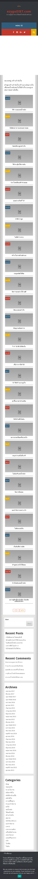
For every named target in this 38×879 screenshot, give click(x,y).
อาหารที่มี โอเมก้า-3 (12, 646)
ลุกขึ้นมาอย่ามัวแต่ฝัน (19, 401)
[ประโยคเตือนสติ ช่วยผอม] (19, 176)
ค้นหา (7, 619)
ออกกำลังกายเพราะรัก (19, 510)
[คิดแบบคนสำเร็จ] (19, 303)
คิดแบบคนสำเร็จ (19, 310)
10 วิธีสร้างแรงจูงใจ (19, 383)
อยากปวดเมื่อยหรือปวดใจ (19, 437)
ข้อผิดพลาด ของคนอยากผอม (19, 128)
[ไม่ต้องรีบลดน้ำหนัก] (19, 467)
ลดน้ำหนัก (9, 809)
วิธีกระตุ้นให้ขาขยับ (18, 164)
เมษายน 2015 (10, 719)
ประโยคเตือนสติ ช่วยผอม (19, 182)
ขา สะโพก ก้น (10, 790)
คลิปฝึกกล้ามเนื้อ (11, 795)
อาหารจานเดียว (11, 829)
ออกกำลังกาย (10, 824)
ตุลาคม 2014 (10, 736)
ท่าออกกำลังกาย (11, 804)
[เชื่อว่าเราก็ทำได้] (19, 358)
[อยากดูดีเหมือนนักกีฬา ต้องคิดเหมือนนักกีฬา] (19, 595)
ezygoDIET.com (19, 11)
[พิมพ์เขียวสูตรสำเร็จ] (19, 140)
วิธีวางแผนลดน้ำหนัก (19, 110)
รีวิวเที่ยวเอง (7, 853)
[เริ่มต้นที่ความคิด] (19, 540)
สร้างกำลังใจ (10, 815)
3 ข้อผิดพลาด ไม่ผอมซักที (14, 637)
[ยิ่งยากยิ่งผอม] (19, 485)
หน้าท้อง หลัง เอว (11, 821)
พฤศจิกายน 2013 (11, 767)
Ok (19, 876)
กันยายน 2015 (10, 708)
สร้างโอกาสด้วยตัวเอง (19, 255)
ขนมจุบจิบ (9, 787)
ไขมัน (7, 846)
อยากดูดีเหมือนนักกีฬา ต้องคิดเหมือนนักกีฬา (19, 600)
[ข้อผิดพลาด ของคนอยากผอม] (19, 121)
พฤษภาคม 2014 (11, 750)
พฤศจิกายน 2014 (11, 733)
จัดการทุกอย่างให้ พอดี (19, 292)
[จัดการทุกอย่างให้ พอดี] (19, 285)
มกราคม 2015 (10, 728)
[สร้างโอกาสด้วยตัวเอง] (19, 249)
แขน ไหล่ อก (10, 835)
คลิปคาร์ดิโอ (10, 792)
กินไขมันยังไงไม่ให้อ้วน (13, 648)
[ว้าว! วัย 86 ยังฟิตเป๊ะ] (19, 340)
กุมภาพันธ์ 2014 (11, 759)
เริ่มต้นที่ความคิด (19, 547)
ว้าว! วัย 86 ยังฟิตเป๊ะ (19, 346)
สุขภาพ (8, 818)
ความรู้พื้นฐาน (10, 801)
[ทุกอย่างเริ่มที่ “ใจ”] (19, 194)
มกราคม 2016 (10, 702)
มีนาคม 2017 (10, 694)
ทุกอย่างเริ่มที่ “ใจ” (19, 201)
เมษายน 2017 (10, 691)
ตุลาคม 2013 (10, 770)
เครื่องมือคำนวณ (11, 832)
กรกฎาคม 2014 (11, 745)
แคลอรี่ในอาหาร (11, 838)
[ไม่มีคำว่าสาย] (19, 231)
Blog (7, 784)
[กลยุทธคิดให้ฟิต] (19, 267)
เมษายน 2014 (10, 753)
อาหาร (8, 826)
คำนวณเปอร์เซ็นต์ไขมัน (16, 666)
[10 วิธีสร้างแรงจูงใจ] (19, 376)
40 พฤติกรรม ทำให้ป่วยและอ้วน (16, 640)
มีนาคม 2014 (10, 756)
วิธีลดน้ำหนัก (10, 812)
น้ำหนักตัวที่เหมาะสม (16, 677)
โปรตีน (8, 843)
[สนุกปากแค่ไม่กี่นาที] (19, 449)
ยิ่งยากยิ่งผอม (19, 492)
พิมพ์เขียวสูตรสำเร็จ (19, 146)
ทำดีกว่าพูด (19, 219)
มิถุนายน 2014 (10, 747)
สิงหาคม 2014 (10, 742)
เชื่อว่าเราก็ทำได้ (19, 364)
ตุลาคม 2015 (10, 705)
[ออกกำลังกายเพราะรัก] (19, 504)
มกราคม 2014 (10, 762)
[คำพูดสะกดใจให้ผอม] (19, 558)
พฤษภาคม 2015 (11, 716)
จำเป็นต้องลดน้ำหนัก (19, 583)
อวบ (6, 677)
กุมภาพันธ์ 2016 (11, 699)
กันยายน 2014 (10, 739)
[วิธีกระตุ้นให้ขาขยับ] (19, 158)
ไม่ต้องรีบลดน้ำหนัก (19, 474)
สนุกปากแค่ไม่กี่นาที (18, 456)
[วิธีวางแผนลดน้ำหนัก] (19, 103)
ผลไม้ (7, 806)
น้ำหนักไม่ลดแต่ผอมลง (18, 673)
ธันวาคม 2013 (10, 764)
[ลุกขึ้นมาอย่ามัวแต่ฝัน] (19, 394)
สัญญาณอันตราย (19, 328)
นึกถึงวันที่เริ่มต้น (19, 419)
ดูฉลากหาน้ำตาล (17, 662)
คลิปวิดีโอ (9, 798)
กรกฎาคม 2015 (11, 711)
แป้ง (7, 840)
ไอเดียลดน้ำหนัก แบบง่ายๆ (14, 643)
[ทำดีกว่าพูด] (19, 212)
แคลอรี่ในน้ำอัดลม (18, 669)
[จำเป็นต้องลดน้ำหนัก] (19, 576)
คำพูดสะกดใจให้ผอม (19, 565)
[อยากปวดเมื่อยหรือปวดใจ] (19, 431)
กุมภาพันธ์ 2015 (11, 725)
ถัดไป (22, 610)
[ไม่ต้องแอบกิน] (19, 522)
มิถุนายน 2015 (10, 714)
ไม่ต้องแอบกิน (19, 528)
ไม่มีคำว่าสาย (19, 237)
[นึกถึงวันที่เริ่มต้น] (19, 413)
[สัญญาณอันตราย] (19, 322)
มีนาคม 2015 (10, 722)
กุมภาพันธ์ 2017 (11, 697)
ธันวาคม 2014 (10, 730)
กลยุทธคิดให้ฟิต (19, 273)
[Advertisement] (19, 55)
